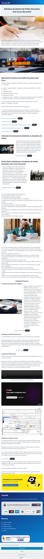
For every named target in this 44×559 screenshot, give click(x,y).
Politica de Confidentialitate (9, 528)
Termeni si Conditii (7, 522)
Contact (5, 530)
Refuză (22, 551)
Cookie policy (21, 557)
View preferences (22, 554)
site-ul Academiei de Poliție (33, 150)
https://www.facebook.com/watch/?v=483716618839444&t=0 (22, 379)
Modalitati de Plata (7, 526)
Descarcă (20, 118)
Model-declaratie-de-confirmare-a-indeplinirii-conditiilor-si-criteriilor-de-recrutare (16, 124)
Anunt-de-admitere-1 (5, 458)
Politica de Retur (6, 524)
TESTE (24, 468)
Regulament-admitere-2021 (19, 330)
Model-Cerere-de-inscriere (6, 121)
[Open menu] (42, 2)
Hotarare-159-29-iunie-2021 (21, 155)
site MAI (22, 110)
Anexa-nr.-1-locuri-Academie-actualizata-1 (9, 118)
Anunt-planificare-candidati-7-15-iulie (8, 187)
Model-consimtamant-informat (7, 131)
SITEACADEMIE (26, 106)
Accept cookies (22, 548)
